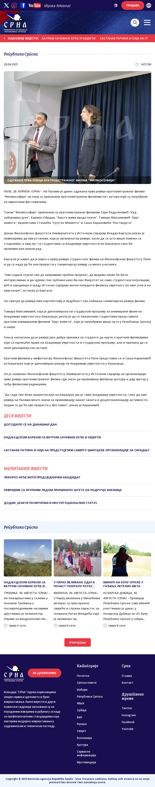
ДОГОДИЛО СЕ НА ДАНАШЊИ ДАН (30, 424)
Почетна (83, 676)
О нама (127, 676)
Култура (82, 745)
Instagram (129, 715)
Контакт (127, 682)
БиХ (79, 717)
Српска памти (86, 682)
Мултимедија (86, 762)
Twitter (127, 708)
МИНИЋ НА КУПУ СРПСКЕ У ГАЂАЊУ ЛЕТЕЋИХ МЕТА (123, 584)
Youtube (127, 729)
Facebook (128, 722)
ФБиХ (80, 703)
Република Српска (90, 696)
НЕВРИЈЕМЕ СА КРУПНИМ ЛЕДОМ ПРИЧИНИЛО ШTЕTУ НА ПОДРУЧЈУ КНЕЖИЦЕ (63, 490)
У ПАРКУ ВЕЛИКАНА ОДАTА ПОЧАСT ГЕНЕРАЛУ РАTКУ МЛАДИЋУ (74, 584)
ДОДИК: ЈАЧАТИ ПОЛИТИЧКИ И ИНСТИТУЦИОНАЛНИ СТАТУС (50, 503)
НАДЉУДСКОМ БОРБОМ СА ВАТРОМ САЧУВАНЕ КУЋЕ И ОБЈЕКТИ (52, 437)
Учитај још (77, 642)
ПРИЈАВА (132, 5)
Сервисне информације (86, 753)
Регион (82, 724)
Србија (81, 710)
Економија (84, 738)
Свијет (81, 731)
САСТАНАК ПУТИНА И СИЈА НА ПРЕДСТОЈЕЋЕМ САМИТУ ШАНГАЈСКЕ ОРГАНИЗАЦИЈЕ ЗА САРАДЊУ (76, 450)
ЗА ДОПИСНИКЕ (44, 673)
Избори (82, 689)
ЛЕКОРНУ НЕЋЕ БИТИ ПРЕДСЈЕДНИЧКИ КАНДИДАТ (42, 477)
